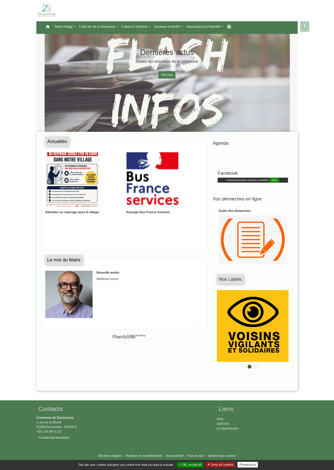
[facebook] (304, 26)
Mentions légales (110, 455)
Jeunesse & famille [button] (167, 26)
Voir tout (197, 245)
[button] (47, 27)
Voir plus (167, 74)
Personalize (247, 464)
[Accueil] (46, 10)
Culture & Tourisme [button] (134, 26)
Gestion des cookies (222, 455)
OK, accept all (191, 464)
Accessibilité (174, 455)
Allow (274, 180)
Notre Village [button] (64, 26)
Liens (226, 408)
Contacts (50, 408)
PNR (220, 419)
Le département (227, 428)
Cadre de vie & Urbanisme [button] (97, 26)
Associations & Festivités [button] (203, 26)
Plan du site (195, 455)
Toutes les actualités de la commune (167, 61)
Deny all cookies (221, 464)
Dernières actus (167, 52)
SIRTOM (223, 423)
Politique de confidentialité (144, 455)
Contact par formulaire (54, 437)
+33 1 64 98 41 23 (48, 431)
